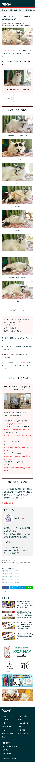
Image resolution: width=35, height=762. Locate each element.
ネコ (4, 25)
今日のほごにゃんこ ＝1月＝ (11, 582)
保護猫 (21, 25)
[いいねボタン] (5, 591)
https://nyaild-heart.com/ (16, 424)
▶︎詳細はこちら (7, 503)
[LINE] (29, 587)
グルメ (20, 720)
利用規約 (5, 750)
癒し (3, 737)
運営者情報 (6, 743)
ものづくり (21, 730)
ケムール (18, 759)
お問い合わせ (7, 754)
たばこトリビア (7, 716)
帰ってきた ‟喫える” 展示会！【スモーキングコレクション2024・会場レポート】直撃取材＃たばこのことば (24, 625)
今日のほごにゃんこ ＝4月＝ (11, 574)
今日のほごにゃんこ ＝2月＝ (11, 579)
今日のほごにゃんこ (15, 10)
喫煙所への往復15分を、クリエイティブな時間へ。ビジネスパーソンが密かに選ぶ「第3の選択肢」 (25, 604)
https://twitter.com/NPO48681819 (16, 429)
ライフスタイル (23, 723)
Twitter (23, 518)
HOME (5, 10)
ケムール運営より (23, 733)
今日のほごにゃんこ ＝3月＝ (11, 576)
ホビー (4, 730)
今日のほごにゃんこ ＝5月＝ (11, 571)
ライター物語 (22, 716)
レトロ (20, 726)
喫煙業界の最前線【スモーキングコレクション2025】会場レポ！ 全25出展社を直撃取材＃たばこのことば (25, 615)
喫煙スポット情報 (8, 733)
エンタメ (5, 720)
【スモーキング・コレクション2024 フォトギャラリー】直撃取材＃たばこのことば (25, 636)
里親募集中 (27, 25)
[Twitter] (13, 587)
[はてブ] (21, 587)
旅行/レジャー (6, 726)
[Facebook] (5, 587)
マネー (4, 723)
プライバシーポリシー (10, 746)
